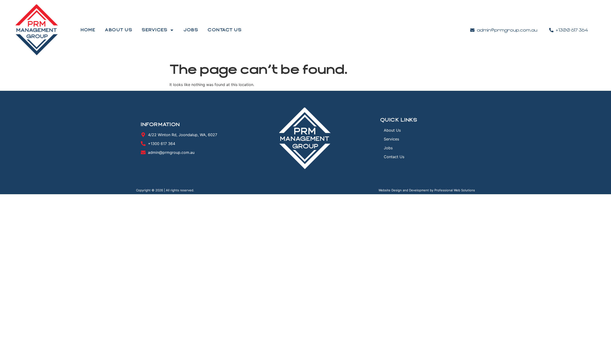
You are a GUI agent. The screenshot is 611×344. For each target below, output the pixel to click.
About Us (118, 30)
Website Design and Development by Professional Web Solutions (427, 190)
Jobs (191, 30)
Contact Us (225, 30)
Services (154, 30)
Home (88, 30)
